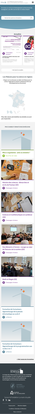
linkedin (9, 400)
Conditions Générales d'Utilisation (17, 408)
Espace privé (12, 405)
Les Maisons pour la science (15, 1)
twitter (6, 400)
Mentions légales (22, 405)
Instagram (12, 400)
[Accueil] (3, 2)
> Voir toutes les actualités (17, 70)
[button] (11, 50)
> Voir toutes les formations (25, 359)
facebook (3, 400)
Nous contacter (17, 411)
